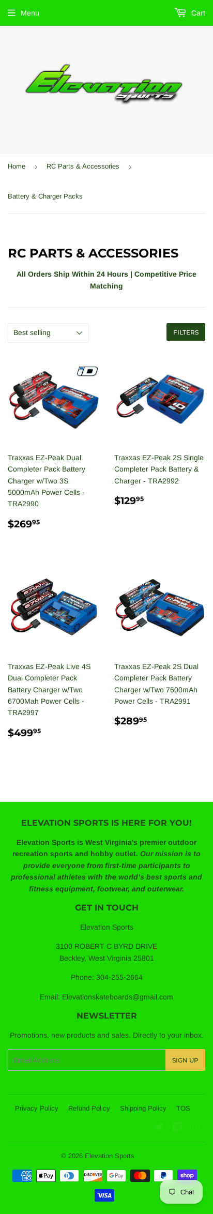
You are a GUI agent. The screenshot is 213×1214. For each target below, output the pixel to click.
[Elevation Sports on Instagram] (195, 1128)
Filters (186, 332)
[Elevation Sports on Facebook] (177, 1128)
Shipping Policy (143, 1108)
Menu (30, 13)
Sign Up (185, 1060)
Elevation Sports (109, 1156)
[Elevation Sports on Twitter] (159, 1128)
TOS (183, 1108)
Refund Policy (89, 1108)
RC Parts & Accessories (83, 166)
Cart (197, 13)
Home (16, 166)
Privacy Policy (36, 1108)
